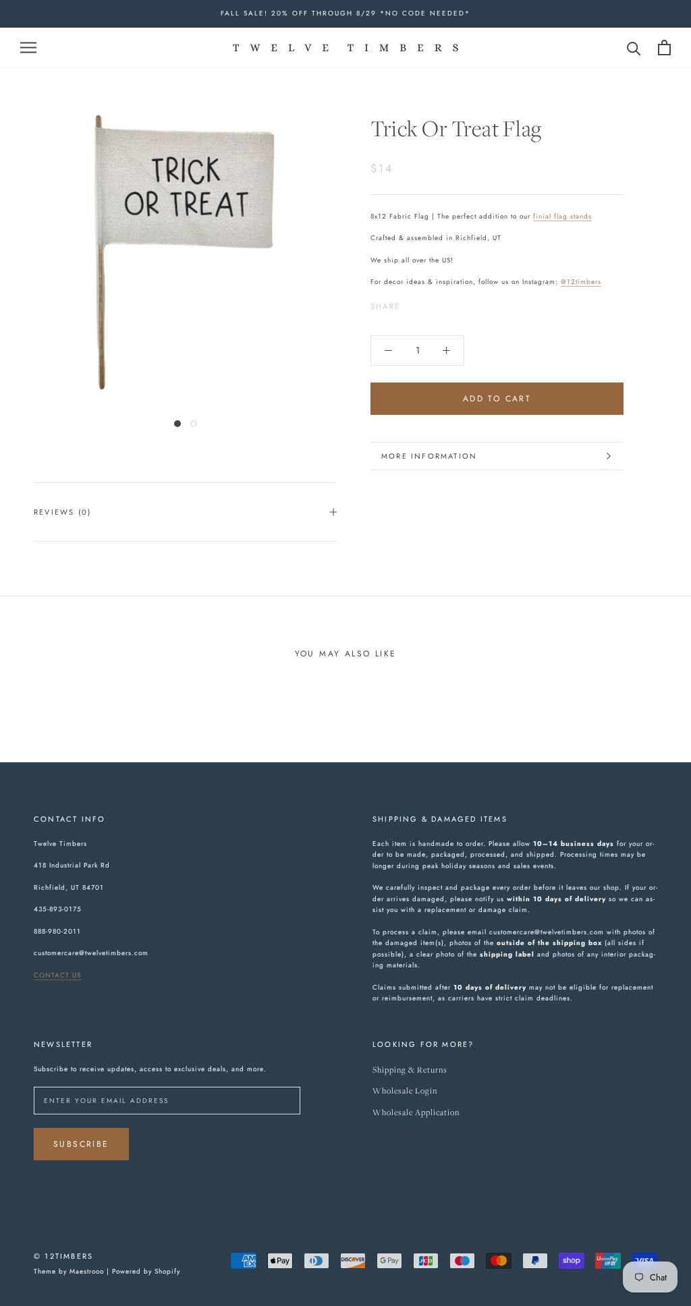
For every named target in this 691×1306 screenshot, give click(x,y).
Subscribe (81, 1144)
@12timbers (581, 282)
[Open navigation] (28, 47)
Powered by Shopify (146, 1271)
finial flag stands (562, 216)
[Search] (634, 47)
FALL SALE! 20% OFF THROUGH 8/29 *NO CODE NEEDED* (345, 13)
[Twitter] (430, 303)
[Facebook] (413, 303)
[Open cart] (664, 47)
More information (429, 456)
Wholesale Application (416, 1112)
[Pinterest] (448, 303)
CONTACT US (57, 975)
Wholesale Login (404, 1091)
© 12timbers (63, 1256)
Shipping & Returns (409, 1070)
